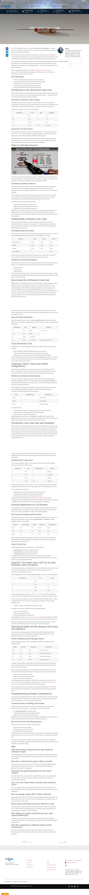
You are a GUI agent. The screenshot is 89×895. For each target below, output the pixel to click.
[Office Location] (66, 866)
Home (29, 4)
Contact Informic (59, 7)
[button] (7, 48)
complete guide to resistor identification (40, 497)
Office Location (69, 868)
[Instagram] (86, 0)
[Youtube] (84, 0)
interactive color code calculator (32, 617)
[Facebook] (82, 0)
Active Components (46, 4)
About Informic (35, 4)
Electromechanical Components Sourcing (43, 7)
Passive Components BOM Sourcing (61, 4)
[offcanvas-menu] (86, 6)
